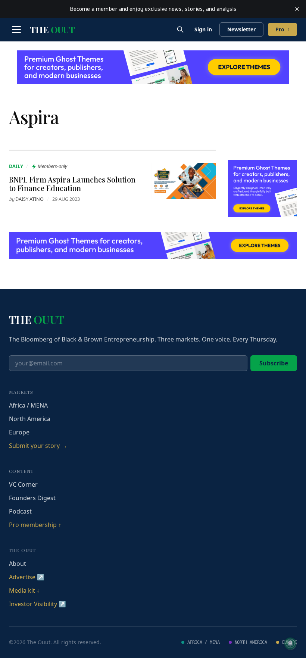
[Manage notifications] (290, 643)
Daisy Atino (29, 199)
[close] (297, 9)
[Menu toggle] (16, 29)
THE (52, 29)
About (17, 563)
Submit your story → (38, 446)
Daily (16, 166)
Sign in (203, 29)
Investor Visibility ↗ (37, 604)
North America (29, 419)
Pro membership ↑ (35, 525)
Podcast (20, 511)
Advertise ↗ (26, 577)
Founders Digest (32, 498)
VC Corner (23, 484)
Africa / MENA (28, 405)
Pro (282, 29)
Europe (19, 432)
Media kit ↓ (24, 590)
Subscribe (273, 363)
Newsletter (241, 29)
